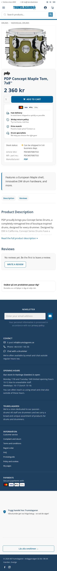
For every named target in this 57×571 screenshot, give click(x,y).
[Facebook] (4, 567)
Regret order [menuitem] (8, 448)
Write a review (15, 264)
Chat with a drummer (17, 351)
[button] (3, 7)
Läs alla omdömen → (28, 548)
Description (8, 198)
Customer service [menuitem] (10, 434)
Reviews (23, 198)
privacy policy (38, 325)
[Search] (50, 14)
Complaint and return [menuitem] (12, 439)
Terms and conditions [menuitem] (12, 443)
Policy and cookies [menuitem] (10, 461)
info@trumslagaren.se (24, 342)
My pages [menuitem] (7, 466)
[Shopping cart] (52, 7)
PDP (26, 159)
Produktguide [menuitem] (9, 457)
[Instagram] (9, 567)
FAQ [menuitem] (5, 452)
